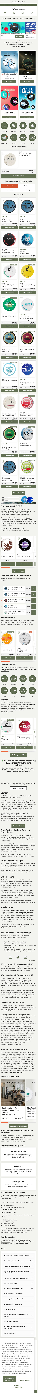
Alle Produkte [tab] (9, 186)
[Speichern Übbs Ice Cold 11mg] (21, 428)
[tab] (17, 40)
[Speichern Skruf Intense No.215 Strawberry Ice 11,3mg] (3, 233)
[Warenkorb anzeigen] (31, 13)
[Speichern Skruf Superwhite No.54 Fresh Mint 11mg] (21, 298)
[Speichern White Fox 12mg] (21, 233)
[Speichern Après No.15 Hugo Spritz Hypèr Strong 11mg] (21, 461)
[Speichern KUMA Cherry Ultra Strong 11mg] (21, 332)
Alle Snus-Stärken (18, 826)
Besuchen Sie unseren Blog (18, 1126)
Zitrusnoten (22, 708)
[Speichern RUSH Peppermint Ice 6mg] (3, 363)
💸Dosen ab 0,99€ (17, 2)
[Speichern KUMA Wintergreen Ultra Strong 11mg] (3, 428)
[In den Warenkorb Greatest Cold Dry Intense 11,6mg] (33, 612)
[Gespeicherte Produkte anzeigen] (23, 13)
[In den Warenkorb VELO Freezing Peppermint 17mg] (33, 594)
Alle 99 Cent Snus (18, 571)
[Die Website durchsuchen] (14, 13)
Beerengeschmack (9, 706)
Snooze (31, 910)
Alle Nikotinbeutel (18, 493)
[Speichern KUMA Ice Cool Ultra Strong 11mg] (3, 332)
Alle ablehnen (25, 1380)
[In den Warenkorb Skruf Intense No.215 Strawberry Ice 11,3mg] (33, 600)
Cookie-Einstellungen (17, 1386)
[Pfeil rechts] (34, 549)
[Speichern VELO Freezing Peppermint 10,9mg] (3, 200)
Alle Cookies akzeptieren (9, 1379)
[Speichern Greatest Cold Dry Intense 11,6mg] (3, 265)
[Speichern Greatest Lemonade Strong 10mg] (21, 265)
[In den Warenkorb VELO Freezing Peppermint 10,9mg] (33, 588)
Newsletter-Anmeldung (13, 528)
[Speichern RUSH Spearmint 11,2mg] (3, 298)
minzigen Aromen (29, 704)
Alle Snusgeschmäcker (18, 755)
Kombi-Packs (28, 519)
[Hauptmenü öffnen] (5, 13)
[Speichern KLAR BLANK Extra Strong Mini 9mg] (3, 153)
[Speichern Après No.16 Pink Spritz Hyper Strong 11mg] (21, 396)
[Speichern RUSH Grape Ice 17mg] (19, 538)
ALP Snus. (30, 624)
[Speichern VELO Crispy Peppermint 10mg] (21, 363)
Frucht (20, 706)
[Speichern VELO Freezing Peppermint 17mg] (21, 200)
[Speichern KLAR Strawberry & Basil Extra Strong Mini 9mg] (3, 396)
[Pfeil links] (2, 549)
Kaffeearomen (5, 708)
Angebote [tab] (10, 190)
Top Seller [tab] (26, 186)
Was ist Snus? (15, 910)
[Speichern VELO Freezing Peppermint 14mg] (3, 461)
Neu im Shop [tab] (27, 190)
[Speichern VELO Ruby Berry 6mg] (19, 720)
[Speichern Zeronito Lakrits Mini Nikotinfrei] (19, 632)
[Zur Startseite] (18, 9)
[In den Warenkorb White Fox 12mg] (33, 606)
